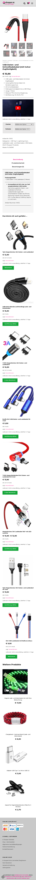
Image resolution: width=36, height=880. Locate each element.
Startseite (5, 60)
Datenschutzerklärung (9, 846)
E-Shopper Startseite (8, 839)
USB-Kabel (28, 143)
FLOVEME (10, 147)
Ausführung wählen (10, 323)
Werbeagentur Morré (21, 875)
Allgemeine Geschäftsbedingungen (12, 844)
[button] (3, 877)
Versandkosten (16, 76)
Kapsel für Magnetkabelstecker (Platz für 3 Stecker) (18, 805)
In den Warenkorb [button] (10, 380)
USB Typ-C (14, 141)
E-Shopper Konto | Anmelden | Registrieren (14, 860)
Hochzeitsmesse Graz (22, 878)
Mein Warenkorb (7, 862)
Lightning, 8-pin (23, 141)
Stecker (8, 124)
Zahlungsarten (6, 867)
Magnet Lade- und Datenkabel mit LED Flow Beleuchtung (18, 699)
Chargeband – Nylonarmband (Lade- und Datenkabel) (18, 735)
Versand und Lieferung (9, 865)
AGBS (22, 876)
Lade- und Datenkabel (17, 143)
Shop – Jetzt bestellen (9, 842)
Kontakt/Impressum (8, 849)
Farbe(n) (8, 129)
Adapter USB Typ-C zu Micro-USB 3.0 (18, 770)
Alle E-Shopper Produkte (11, 145)
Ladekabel (9, 60)
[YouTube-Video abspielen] (18, 108)
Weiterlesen (8, 267)
